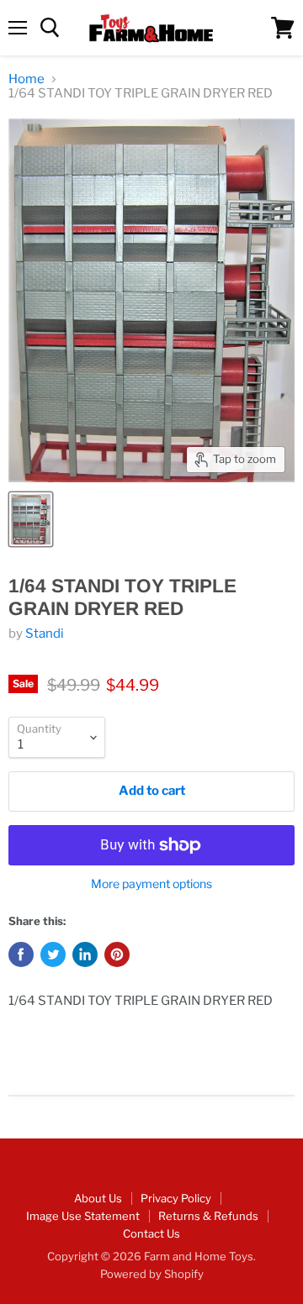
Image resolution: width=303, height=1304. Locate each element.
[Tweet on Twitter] (53, 954)
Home (26, 79)
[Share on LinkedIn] (85, 954)
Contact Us (151, 1233)
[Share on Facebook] (21, 954)
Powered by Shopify (152, 1273)
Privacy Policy (176, 1198)
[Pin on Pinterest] (117, 954)
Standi (44, 633)
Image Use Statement (83, 1215)
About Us (98, 1198)
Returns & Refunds (208, 1215)
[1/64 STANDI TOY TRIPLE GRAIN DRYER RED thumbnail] (30, 519)
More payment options (151, 884)
